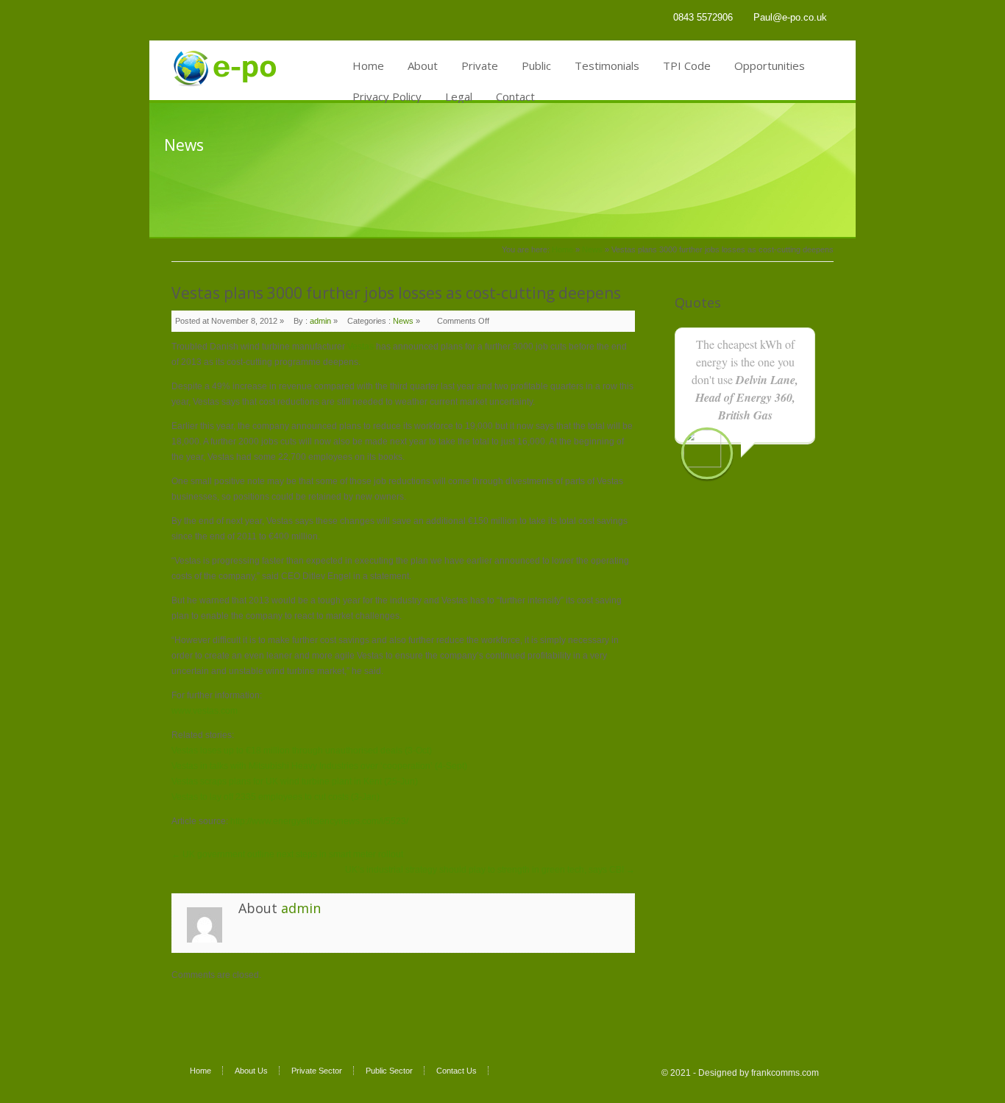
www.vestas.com (204, 711)
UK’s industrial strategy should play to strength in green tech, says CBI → (490, 870)
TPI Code (687, 65)
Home (368, 65)
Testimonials (607, 65)
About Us (251, 1070)
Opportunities (769, 65)
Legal (458, 96)
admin (320, 320)
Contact (515, 96)
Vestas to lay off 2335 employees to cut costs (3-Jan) (275, 797)
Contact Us (456, 1070)
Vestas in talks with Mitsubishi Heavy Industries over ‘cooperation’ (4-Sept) (319, 766)
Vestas (360, 346)
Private (479, 65)
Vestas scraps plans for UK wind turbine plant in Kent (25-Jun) (294, 781)
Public (536, 65)
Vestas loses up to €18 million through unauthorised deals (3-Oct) (301, 750)
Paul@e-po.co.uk (790, 17)
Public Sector (389, 1070)
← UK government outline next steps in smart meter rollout (287, 854)
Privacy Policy (387, 96)
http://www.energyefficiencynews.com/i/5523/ (319, 821)
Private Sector (316, 1070)
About (423, 65)
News (592, 249)
